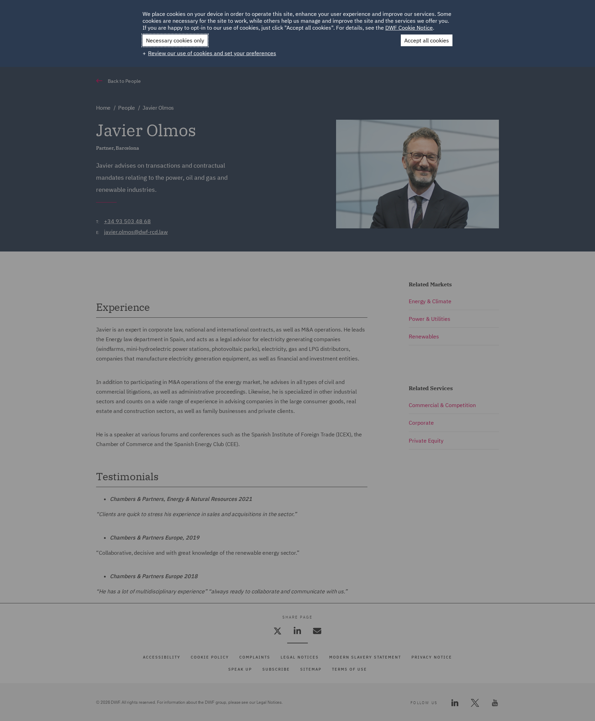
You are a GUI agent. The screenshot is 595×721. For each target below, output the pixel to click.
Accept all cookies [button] (426, 40)
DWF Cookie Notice (409, 27)
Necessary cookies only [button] (175, 40)
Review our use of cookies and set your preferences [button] (212, 53)
